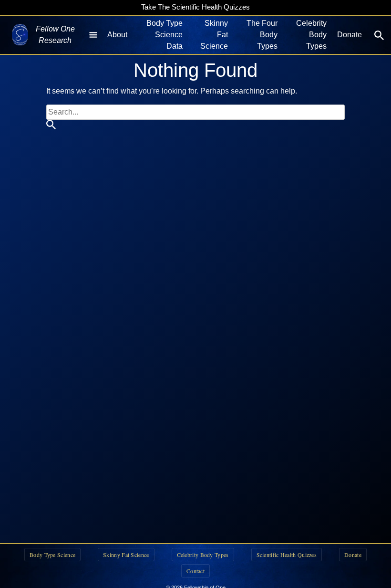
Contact (195, 571)
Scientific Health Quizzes (287, 554)
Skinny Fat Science (214, 34)
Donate (349, 35)
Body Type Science (52, 554)
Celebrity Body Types (311, 34)
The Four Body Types (262, 34)
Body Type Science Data (164, 34)
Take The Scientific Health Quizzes (195, 7)
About (117, 35)
